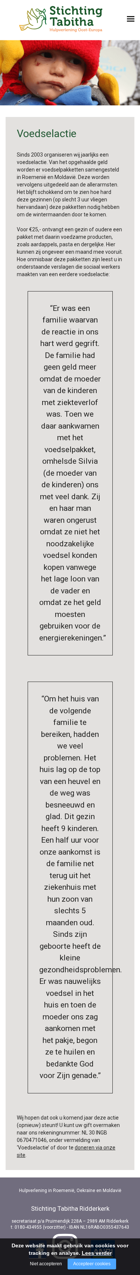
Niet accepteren (46, 1263)
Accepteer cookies (92, 1263)
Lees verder (97, 1253)
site (21, 1155)
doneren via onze (95, 1148)
